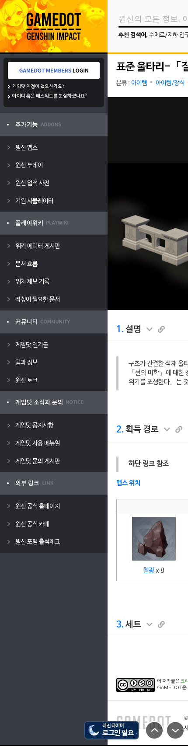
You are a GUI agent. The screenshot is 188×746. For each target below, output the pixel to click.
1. (120, 330)
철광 (148, 570)
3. (120, 625)
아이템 (139, 83)
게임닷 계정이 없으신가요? (38, 86)
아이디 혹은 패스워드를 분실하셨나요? (50, 96)
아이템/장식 (170, 83)
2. (120, 430)
